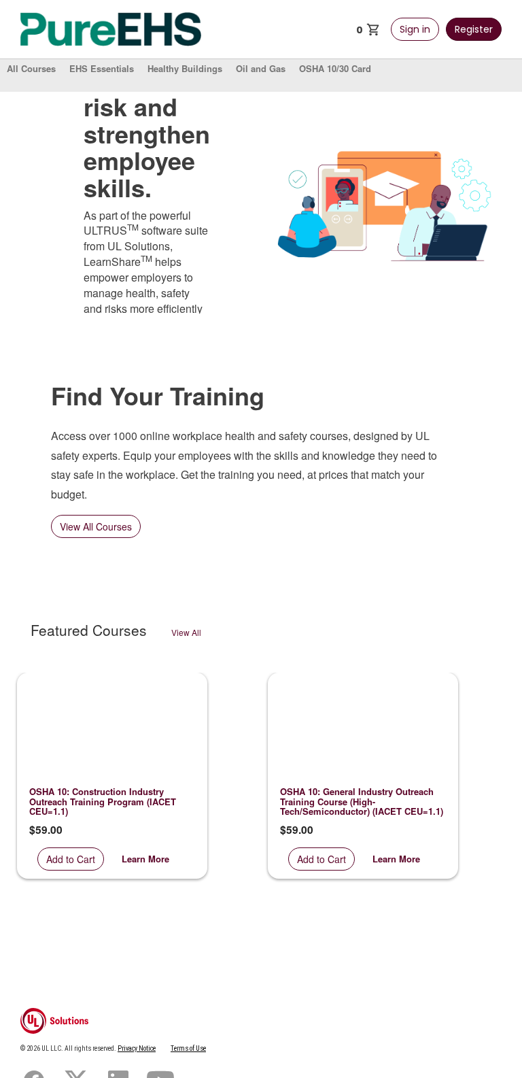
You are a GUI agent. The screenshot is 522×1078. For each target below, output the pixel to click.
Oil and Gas (260, 68)
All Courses (31, 68)
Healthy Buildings (184, 68)
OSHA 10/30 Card (335, 68)
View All (186, 632)
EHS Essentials (101, 68)
